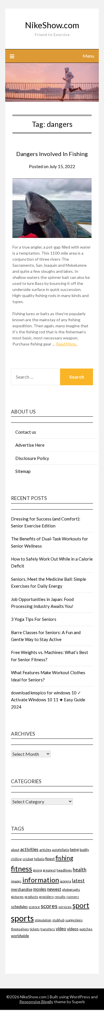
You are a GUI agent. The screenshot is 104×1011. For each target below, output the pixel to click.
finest (50, 858)
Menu (88, 56)
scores (49, 906)
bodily (84, 849)
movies (39, 889)
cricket (28, 859)
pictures (17, 897)
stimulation (43, 920)
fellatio (39, 859)
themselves (20, 929)
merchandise (21, 889)
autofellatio (60, 850)
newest (54, 889)
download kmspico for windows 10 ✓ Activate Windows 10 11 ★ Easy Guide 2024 (48, 699)
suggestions (74, 920)
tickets (35, 929)
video (61, 928)
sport (81, 905)
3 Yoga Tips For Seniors (33, 619)
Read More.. (66, 343)
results (60, 897)
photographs (71, 889)
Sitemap (23, 471)
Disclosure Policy (32, 458)
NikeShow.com (52, 25)
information (40, 879)
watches (85, 929)
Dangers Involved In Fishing (52, 153)
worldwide (20, 935)
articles (45, 849)
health (79, 869)
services (65, 907)
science (34, 907)
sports (22, 918)
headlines (64, 870)
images (16, 881)
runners (72, 897)
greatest (49, 870)
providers (46, 897)
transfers (47, 929)
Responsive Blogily (36, 1001)
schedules (19, 906)
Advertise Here (29, 445)
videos (73, 928)
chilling (16, 859)
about (15, 850)
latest (78, 880)
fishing (64, 857)
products (31, 897)
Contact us (25, 432)
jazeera (65, 881)
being (74, 849)
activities (29, 849)
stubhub (58, 920)
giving (37, 870)
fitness (21, 868)
